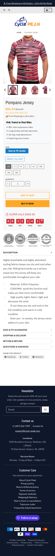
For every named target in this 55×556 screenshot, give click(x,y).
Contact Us (38, 426)
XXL (40, 166)
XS (8, 166)
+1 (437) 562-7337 (21, 426)
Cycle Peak (20, 540)
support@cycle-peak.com (27, 431)
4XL (16, 172)
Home (19, 32)
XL (34, 166)
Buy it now (27, 203)
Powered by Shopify (36, 540)
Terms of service (41, 542)
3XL (8, 172)
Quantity (10, 179)
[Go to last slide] (5, 90)
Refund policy (12, 542)
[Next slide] (50, 90)
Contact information (35, 545)
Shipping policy (18, 545)
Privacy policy (26, 542)
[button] (13, 90)
